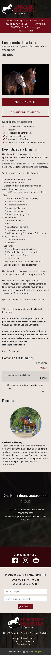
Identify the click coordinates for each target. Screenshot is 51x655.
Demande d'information (25, 112)
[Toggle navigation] (45, 9)
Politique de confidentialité (24, 638)
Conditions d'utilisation (24, 641)
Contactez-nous (24, 644)
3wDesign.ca (36, 651)
